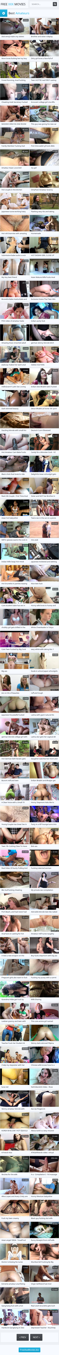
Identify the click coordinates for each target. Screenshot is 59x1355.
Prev (23, 1337)
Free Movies (13, 4)
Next (36, 1337)
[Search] (55, 4)
